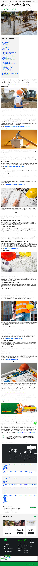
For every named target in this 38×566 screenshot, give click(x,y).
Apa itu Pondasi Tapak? (6, 41)
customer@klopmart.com (9, 548)
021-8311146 (7, 544)
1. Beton (4, 43)
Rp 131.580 (15, 471)
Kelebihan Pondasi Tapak (6, 49)
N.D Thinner (26, 550)
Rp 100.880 (26, 477)
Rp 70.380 (10, 495)
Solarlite (25, 543)
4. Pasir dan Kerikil (6, 47)
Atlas (30, 548)
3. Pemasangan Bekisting (7, 69)
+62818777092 (7, 546)
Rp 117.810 (20, 484)
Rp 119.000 (35, 484)
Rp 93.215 (10, 464)
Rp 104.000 (20, 477)
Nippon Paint (26, 552)
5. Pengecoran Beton (6, 72)
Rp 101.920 (11, 477)
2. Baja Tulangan (6, 44)
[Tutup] (36, 556)
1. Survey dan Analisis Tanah (7, 67)
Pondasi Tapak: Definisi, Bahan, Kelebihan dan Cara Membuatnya (25, 1)
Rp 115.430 (15, 484)
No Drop (31, 544)
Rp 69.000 (30, 495)
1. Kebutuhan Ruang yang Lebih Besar (9, 59)
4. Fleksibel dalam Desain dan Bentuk (9, 54)
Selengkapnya (8, 533)
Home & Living (12, 1)
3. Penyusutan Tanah (6, 62)
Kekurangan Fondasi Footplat (7, 58)
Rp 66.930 (20, 495)
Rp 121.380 (11, 484)
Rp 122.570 (26, 484)
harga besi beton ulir (5, 400)
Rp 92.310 (30, 464)
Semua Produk (20, 545)
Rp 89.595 (35, 464)
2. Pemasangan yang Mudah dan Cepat (9, 52)
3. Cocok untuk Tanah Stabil (7, 53)
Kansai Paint (32, 542)
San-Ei (31, 546)
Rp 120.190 (31, 484)
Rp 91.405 (15, 464)
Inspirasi (7, 1)
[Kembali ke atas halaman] (36, 476)
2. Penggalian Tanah (6, 68)
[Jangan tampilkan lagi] (35, 556)
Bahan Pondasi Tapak (5, 42)
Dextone (25, 548)
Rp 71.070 (15, 495)
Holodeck (31, 540)
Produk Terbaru (20, 548)
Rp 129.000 (26, 471)
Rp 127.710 (10, 471)
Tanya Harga (33, 507)
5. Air (4, 48)
